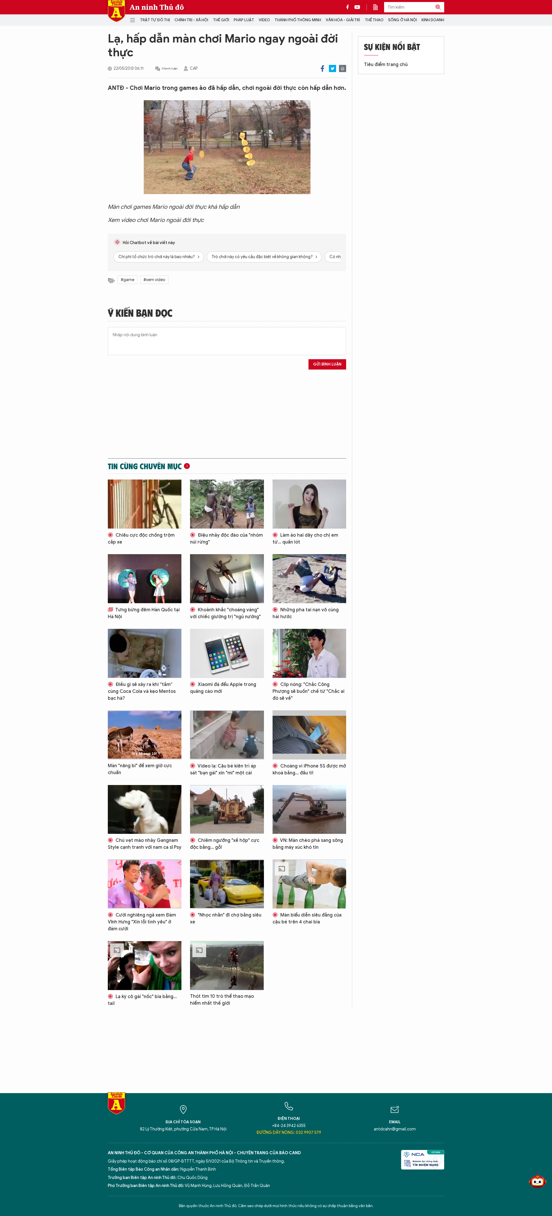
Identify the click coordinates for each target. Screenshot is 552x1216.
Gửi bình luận (327, 364)
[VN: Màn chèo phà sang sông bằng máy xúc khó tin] (309, 809)
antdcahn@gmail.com (395, 1129)
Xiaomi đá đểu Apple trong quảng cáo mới (223, 688)
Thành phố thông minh (298, 20)
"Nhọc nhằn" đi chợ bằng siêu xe (225, 918)
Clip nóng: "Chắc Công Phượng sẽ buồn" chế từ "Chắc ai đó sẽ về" (308, 691)
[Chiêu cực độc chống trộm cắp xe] (144, 504)
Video (264, 20)
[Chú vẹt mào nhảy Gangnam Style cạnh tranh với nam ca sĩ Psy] (144, 809)
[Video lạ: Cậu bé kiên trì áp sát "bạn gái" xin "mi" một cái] (227, 734)
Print (342, 68)
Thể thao (374, 20)
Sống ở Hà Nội (402, 20)
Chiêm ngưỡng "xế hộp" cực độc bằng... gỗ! (224, 844)
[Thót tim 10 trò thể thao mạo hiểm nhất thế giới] (227, 965)
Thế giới (221, 20)
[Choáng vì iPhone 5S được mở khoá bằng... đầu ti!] (309, 734)
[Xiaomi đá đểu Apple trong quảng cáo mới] (227, 653)
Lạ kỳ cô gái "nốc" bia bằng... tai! (142, 1000)
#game (127, 279)
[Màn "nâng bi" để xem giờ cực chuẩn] (144, 734)
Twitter (332, 68)
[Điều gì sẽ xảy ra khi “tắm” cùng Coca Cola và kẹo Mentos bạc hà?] (144, 653)
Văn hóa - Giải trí (343, 20)
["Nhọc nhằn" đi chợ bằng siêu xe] (227, 883)
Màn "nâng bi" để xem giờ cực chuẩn (140, 769)
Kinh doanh (432, 20)
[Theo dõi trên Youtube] (357, 7)
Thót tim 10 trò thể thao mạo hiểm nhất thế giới (222, 999)
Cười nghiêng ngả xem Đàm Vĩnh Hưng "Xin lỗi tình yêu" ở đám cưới (142, 922)
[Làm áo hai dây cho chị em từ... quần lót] (309, 504)
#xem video (154, 279)
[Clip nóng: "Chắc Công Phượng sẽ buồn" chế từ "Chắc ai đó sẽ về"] (309, 653)
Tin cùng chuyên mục (145, 466)
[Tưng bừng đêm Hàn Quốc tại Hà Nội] (144, 578)
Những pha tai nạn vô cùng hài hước (306, 613)
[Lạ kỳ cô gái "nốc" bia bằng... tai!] (144, 965)
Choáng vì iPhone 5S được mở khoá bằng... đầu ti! (309, 769)
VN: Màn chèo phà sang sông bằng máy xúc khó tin (308, 844)
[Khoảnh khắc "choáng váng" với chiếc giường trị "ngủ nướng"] (227, 578)
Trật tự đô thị (155, 20)
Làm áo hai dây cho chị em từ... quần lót (305, 538)
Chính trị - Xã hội (191, 20)
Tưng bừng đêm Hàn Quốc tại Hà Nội (144, 613)
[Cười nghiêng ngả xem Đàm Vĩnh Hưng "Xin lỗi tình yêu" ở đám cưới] (144, 883)
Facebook (322, 68)
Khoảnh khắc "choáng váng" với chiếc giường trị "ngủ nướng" (225, 613)
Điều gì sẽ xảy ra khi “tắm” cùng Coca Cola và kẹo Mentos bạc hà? (142, 691)
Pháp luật (244, 20)
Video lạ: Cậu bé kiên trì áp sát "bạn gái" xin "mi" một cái (223, 769)
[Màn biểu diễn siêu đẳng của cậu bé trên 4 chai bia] (309, 883)
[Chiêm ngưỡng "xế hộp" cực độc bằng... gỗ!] (227, 809)
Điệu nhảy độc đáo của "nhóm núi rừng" (226, 538)
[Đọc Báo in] (378, 7)
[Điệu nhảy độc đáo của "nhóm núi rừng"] (227, 504)
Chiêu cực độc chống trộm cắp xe (141, 538)
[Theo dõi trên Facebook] (349, 7)
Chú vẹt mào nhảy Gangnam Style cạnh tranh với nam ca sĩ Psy (144, 844)
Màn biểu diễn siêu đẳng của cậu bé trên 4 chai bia (307, 918)
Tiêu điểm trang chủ (386, 64)
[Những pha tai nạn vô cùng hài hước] (309, 578)
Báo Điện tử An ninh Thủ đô (116, 11)
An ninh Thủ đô (157, 7)
